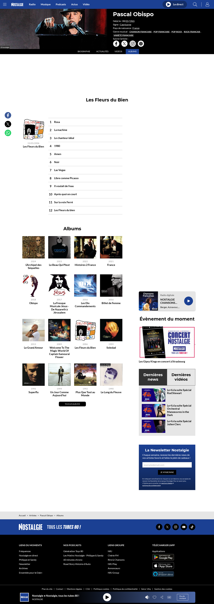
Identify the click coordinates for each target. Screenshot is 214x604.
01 (127, 21)
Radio (32, 4)
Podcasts (61, 4)
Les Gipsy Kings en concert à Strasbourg (162, 361)
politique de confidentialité (151, 485)
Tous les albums (72, 404)
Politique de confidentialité (125, 589)
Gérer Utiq (146, 589)
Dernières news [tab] (153, 377)
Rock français (192, 32)
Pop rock (176, 32)
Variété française (124, 35)
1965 (132, 21)
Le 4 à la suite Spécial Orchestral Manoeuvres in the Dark (179, 410)
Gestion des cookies (163, 589)
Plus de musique (182, 597)
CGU (88, 589)
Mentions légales (74, 589)
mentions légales (166, 483)
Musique (46, 4)
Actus (74, 4)
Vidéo (86, 4)
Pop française (162, 32)
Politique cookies (101, 589)
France (136, 28)
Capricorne (125, 24)
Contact (59, 589)
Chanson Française (140, 32)
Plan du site (47, 589)
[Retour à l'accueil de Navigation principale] (17, 4)
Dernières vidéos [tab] (181, 377)
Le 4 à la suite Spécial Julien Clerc (179, 422)
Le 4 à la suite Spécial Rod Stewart (179, 391)
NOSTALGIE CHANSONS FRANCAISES (168, 301)
